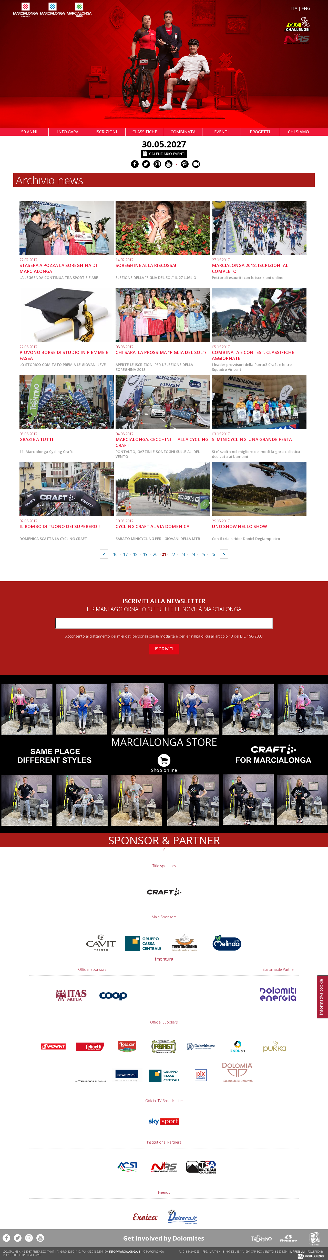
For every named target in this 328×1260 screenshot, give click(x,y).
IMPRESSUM (297, 1251)
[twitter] (146, 164)
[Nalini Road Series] (238, 38)
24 (192, 554)
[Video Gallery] (196, 164)
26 (212, 554)
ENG (306, 8)
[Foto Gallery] (185, 164)
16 (115, 554)
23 (182, 554)
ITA (294, 8)
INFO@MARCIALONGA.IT (124, 1251)
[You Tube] (168, 164)
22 (172, 554)
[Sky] (164, 1127)
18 (135, 554)
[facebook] (135, 164)
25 (202, 554)
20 (155, 554)
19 (145, 554)
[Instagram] (157, 164)
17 (125, 554)
